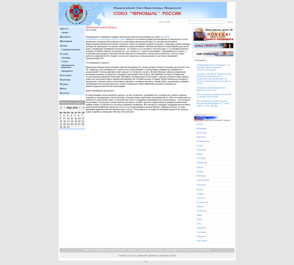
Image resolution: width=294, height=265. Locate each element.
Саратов (201, 198)
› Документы (67, 71)
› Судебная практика (70, 50)
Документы (65, 37)
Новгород (201, 176)
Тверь (199, 215)
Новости (64, 28)
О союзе (64, 54)
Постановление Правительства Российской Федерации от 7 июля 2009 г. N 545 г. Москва (213, 103)
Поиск (230, 22)
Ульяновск (202, 232)
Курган (200, 167)
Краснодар (202, 162)
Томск (199, 219)
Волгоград (202, 133)
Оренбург (201, 185)
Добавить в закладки (158, 255)
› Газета (64, 61)
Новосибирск (203, 180)
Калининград (203, 141)
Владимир (202, 128)
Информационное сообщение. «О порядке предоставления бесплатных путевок (213, 67)
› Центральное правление (68, 66)
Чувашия (201, 236)
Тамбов (200, 206)
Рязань (200, 189)
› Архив (64, 32)
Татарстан (202, 211)
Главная (122, 255)
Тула (199, 223)
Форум (63, 88)
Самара (200, 194)
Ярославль (202, 240)
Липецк (200, 171)
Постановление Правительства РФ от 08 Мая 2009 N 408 (214, 95)
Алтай (200, 124)
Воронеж (201, 137)
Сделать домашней (137, 255)
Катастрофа (65, 75)
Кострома (201, 158)
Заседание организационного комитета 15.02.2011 (211, 89)
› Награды (65, 58)
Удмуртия (201, 228)
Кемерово (201, 150)
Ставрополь (202, 202)
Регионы (64, 84)
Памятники (65, 79)
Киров (199, 154)
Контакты (64, 93)
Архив (173, 255)
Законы (63, 45)
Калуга (200, 145)
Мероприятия (66, 41)
